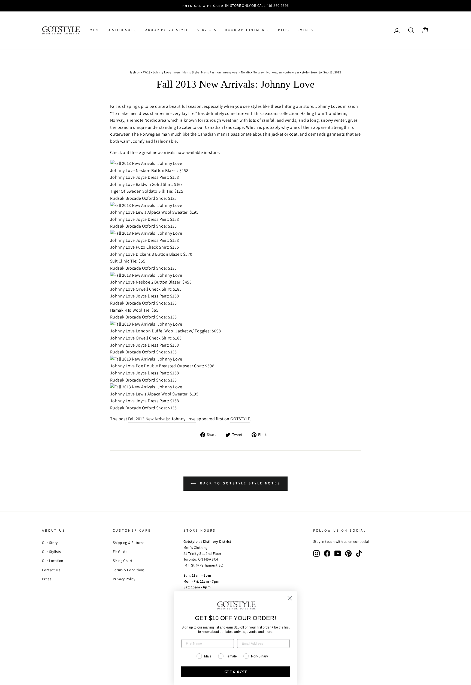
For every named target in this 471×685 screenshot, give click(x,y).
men (176, 72)
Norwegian (274, 72)
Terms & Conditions (129, 569)
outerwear (292, 72)
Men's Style (190, 72)
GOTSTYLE (240, 419)
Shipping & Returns (128, 542)
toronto (316, 72)
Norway (258, 72)
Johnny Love (162, 72)
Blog (283, 30)
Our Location (52, 560)
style (305, 72)
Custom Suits (122, 30)
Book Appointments (247, 30)
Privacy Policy (124, 578)
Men (94, 30)
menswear (230, 72)
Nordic (245, 72)
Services (207, 30)
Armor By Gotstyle (167, 30)
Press (46, 578)
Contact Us (51, 569)
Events (305, 30)
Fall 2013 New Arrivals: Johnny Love (162, 419)
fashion (135, 72)
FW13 (146, 72)
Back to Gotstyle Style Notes (239, 483)
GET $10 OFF (235, 671)
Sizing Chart (123, 560)
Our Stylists (51, 551)
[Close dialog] (290, 598)
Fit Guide (120, 551)
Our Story (50, 542)
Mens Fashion (211, 72)
